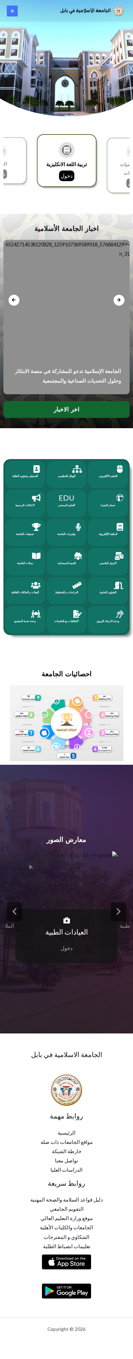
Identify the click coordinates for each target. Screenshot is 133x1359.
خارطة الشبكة (67, 1151)
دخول (67, 176)
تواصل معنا (66, 1160)
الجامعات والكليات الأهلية (66, 1227)
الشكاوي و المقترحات (66, 1237)
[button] (14, 911)
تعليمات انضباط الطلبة (66, 1246)
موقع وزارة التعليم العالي (67, 1218)
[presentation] (14, 300)
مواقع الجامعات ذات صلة (67, 1142)
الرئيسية (66, 1133)
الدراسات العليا (66, 1170)
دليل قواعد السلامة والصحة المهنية (66, 1200)
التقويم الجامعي (67, 1209)
